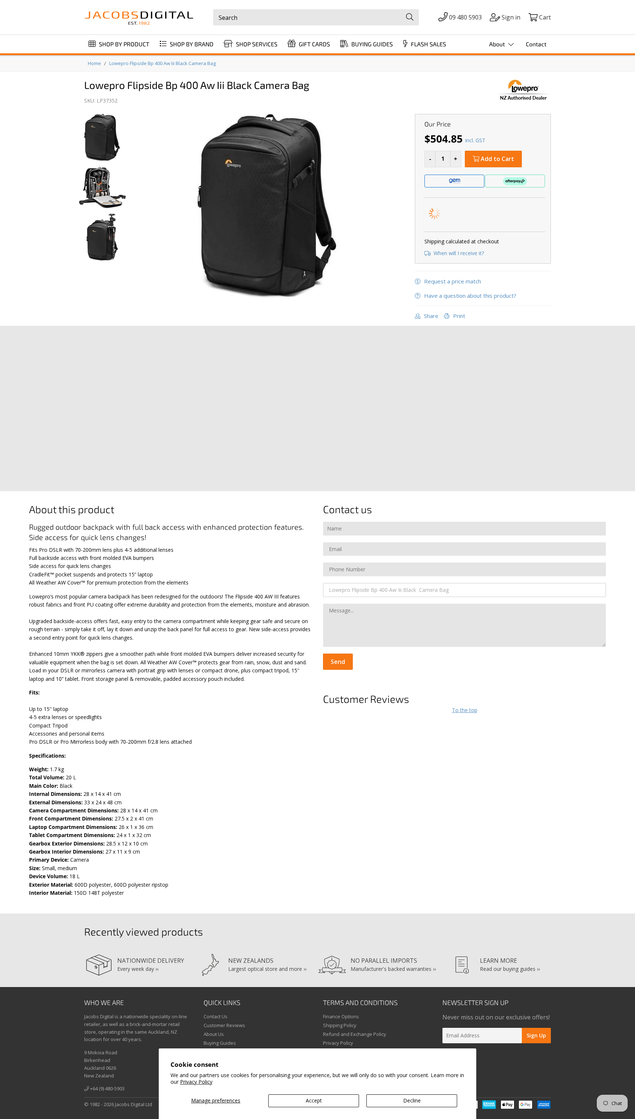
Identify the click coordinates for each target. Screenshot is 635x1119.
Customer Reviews (224, 1025)
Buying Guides (220, 1043)
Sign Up (536, 1035)
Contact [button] (536, 43)
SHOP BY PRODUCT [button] (123, 43)
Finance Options (341, 1016)
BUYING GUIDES (371, 43)
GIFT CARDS (313, 43)
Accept (314, 1100)
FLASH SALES (427, 43)
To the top (464, 710)
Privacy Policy (196, 1081)
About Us (214, 1034)
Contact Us (215, 1016)
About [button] (497, 43)
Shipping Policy (339, 1025)
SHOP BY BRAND (191, 43)
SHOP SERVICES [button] (255, 43)
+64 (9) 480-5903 (107, 1088)
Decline (412, 1100)
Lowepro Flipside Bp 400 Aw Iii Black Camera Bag (162, 63)
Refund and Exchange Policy (354, 1034)
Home (94, 63)
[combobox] (316, 17)
